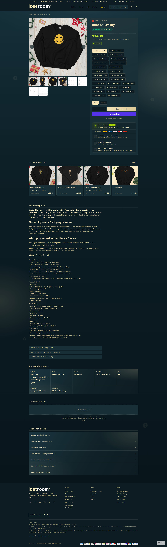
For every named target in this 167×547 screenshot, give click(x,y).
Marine (103, 103)
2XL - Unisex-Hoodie (100, 59)
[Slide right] (83, 47)
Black (95, 103)
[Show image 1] (33, 81)
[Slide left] (32, 47)
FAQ (87, 7)
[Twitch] (35, 502)
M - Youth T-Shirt (113, 83)
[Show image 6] (82, 81)
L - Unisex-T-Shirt (99, 71)
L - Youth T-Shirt (128, 83)
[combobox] (119, 7)
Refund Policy (121, 497)
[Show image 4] (62, 81)
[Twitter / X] (54, 502)
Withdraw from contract (39, 515)
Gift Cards (68, 508)
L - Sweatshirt (125, 87)
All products (69, 491)
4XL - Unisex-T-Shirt (100, 79)
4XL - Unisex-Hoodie (100, 63)
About (81, 7)
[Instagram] (45, 502)
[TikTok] (49, 502)
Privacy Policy (121, 499)
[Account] (131, 7)
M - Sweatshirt (112, 87)
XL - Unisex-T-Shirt (115, 71)
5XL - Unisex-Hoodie (118, 63)
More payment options (114, 118)
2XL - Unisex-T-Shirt (100, 75)
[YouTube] (40, 502)
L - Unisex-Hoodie (100, 55)
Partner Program (96, 491)
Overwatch (69, 502)
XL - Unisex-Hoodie (116, 55)
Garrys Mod (69, 505)
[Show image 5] (72, 81)
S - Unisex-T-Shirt (99, 67)
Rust (35, 15)
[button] (136, 7)
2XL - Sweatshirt (112, 91)
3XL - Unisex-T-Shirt (117, 75)
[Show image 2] (43, 81)
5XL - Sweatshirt (113, 95)
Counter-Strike (70, 497)
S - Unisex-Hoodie (100, 51)
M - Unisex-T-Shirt (115, 67)
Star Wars (68, 499)
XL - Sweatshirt (99, 91)
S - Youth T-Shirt (99, 83)
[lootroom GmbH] (45, 489)
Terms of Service (122, 491)
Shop (73, 7)
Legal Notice (121, 502)
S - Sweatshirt (98, 87)
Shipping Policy (122, 494)
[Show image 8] (43, 91)
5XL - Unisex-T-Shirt (117, 79)
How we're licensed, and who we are (39, 536)
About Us (94, 494)
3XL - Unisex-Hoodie (118, 59)
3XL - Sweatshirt (127, 91)
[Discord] (31, 502)
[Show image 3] (52, 81)
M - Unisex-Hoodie (116, 51)
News (94, 7)
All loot (135, 162)
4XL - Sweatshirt (99, 95)
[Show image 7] (33, 91)
